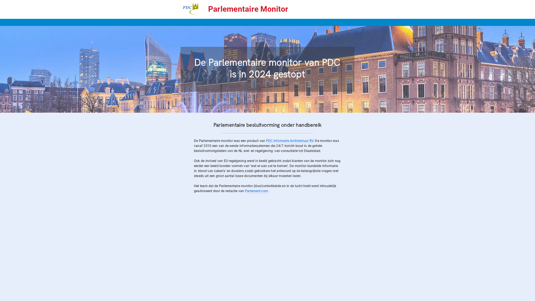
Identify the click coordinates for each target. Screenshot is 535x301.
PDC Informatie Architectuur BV (289, 141)
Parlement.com (256, 191)
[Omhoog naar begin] (401, 297)
